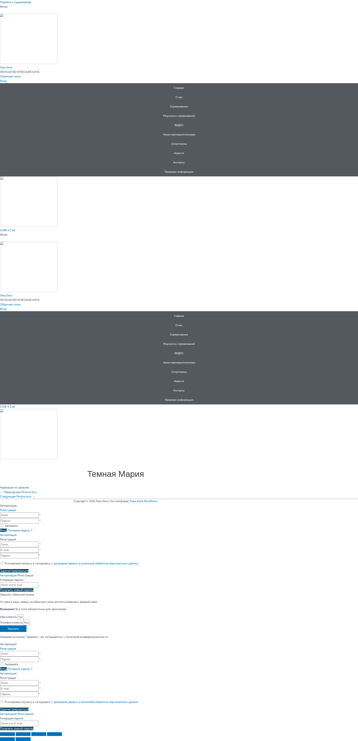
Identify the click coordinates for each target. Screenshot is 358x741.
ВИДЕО (179, 125)
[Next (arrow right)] (23, 739)
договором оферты (66, 563)
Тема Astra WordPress (144, 501)
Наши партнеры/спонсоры (179, 134)
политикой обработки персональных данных (109, 563)
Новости (179, 153)
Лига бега (6, 67)
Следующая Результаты (17, 496)
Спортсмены (179, 143)
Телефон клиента (11, 622)
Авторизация (8, 534)
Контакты (179, 162)
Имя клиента (8, 616)
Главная (179, 87)
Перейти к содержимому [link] (15, 2)
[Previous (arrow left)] (7, 739)
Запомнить (11, 525)
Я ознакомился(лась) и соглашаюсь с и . (71, 563)
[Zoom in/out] (54, 734)
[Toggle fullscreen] (38, 734)
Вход (3, 80)
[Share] (23, 734)
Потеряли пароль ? (20, 530)
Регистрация (8, 510)
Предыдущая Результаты (18, 492)
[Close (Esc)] (7, 734)
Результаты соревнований (179, 115)
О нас (179, 97)
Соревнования (179, 106)
